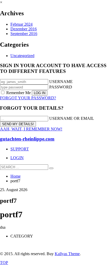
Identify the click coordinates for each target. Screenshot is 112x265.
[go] (51, 168)
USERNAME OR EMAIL (71, 118)
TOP (4, 262)
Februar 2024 (21, 24)
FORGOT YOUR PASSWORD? (28, 98)
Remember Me (18, 92)
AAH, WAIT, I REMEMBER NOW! (31, 129)
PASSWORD (60, 87)
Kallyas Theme (67, 254)
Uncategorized (22, 55)
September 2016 (23, 33)
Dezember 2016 (23, 29)
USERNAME (61, 81)
